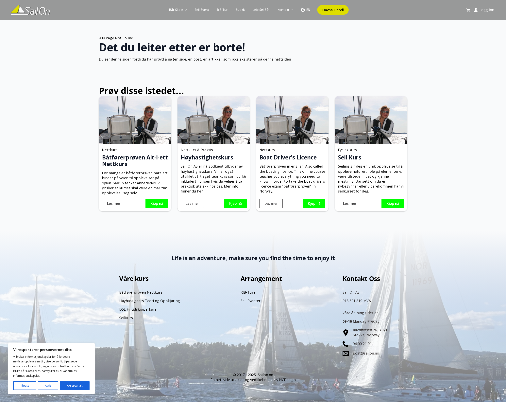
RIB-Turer (249, 292)
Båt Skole (176, 10)
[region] (51, 368)
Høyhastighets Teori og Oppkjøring (149, 300)
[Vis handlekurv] (468, 10)
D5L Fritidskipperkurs (138, 309)
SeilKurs (126, 317)
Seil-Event (201, 10)
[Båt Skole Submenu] (187, 9)
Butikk (240, 10)
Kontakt (283, 10)
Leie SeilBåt (261, 10)
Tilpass (24, 385)
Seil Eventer (251, 300)
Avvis (48, 385)
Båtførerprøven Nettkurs (140, 292)
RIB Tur (222, 10)
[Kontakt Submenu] (293, 9)
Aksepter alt (75, 385)
